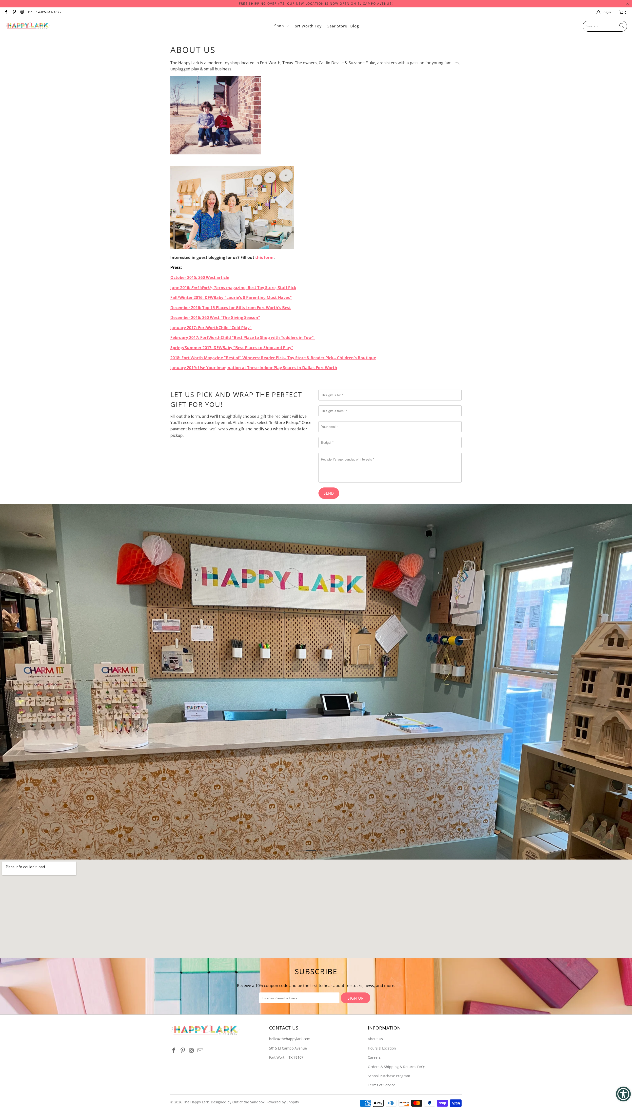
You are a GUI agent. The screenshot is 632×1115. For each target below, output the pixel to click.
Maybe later (316, 585)
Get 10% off (316, 569)
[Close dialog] (383, 488)
